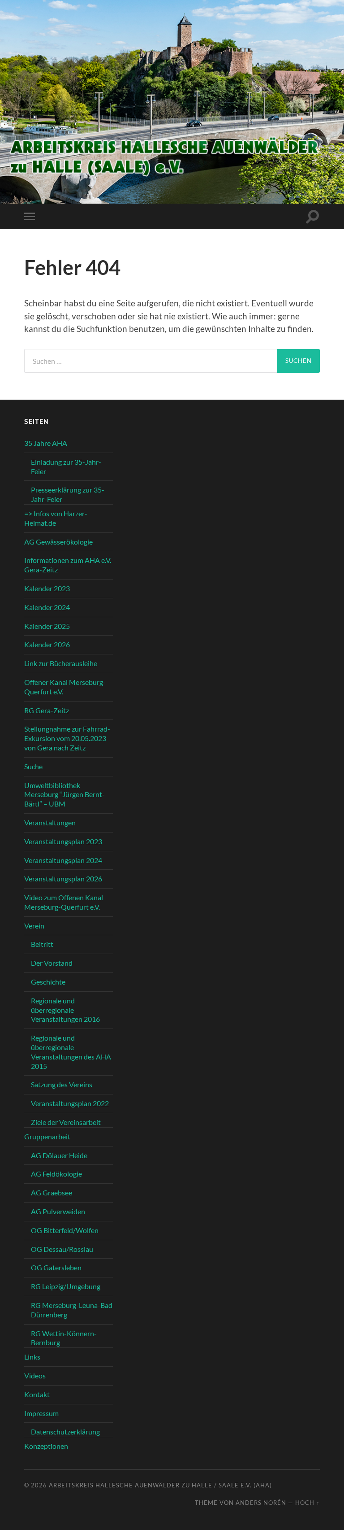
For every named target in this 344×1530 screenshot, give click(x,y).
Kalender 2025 (47, 626)
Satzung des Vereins (61, 1084)
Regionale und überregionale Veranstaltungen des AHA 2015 (71, 1051)
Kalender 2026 (47, 644)
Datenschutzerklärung (65, 1431)
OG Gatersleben (56, 1267)
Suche (33, 766)
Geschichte (48, 981)
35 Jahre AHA (45, 443)
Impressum (41, 1413)
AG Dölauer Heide (59, 1155)
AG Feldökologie (56, 1173)
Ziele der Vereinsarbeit (66, 1122)
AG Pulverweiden (58, 1211)
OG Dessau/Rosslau (62, 1249)
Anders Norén (261, 1502)
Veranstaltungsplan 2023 (63, 841)
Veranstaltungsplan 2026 (63, 878)
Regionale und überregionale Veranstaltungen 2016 (65, 1010)
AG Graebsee (51, 1192)
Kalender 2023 (47, 588)
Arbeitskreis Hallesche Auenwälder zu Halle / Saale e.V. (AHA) (160, 1485)
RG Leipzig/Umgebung (65, 1286)
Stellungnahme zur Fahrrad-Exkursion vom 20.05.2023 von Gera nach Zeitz (67, 738)
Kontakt (37, 1394)
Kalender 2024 (47, 607)
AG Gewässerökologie (58, 541)
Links (32, 1356)
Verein (34, 925)
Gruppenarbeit (47, 1136)
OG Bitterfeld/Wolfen (65, 1230)
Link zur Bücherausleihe (60, 663)
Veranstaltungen (50, 822)
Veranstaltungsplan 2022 (70, 1103)
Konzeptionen (46, 1446)
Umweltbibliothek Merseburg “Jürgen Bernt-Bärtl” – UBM (64, 794)
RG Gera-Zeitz (46, 710)
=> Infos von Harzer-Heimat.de (55, 518)
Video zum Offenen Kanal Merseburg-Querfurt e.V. (63, 902)
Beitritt (42, 944)
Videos (35, 1375)
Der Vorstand (52, 963)
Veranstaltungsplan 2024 (63, 860)
